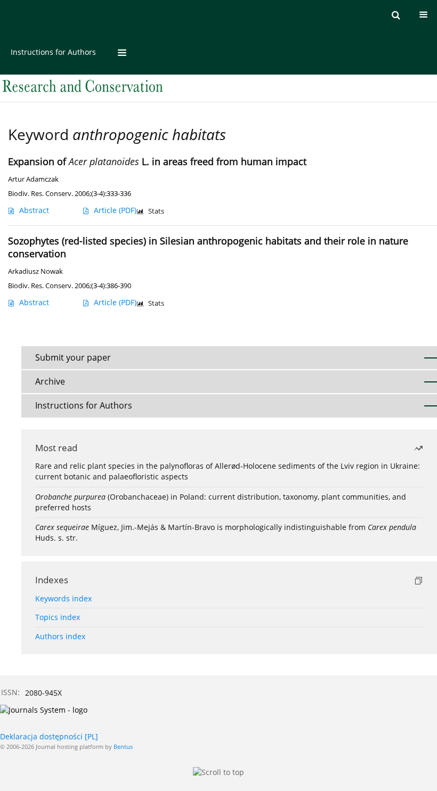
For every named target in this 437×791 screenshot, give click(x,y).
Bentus (123, 747)
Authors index (60, 636)
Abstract (34, 210)
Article (115, 210)
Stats (156, 211)
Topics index (57, 617)
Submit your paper (73, 357)
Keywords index (63, 598)
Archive (50, 381)
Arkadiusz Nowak (35, 271)
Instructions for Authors (53, 52)
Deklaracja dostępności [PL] (49, 736)
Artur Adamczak (33, 179)
